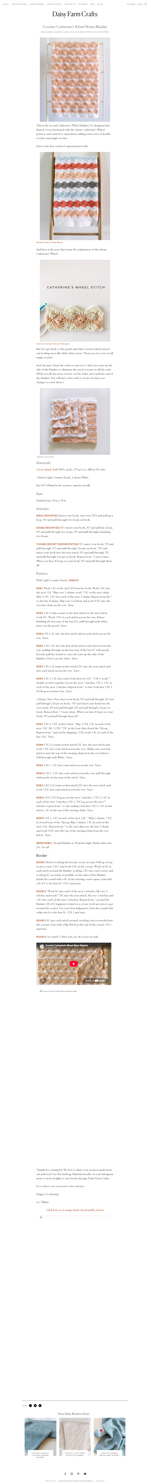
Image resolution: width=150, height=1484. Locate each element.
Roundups (83, 4)
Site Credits (100, 1481)
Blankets (58, 32)
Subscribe (131, 4)
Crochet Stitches (54, 4)
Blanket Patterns (37, 4)
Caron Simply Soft (46, 469)
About (6, 4)
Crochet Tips (70, 4)
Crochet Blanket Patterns (81, 32)
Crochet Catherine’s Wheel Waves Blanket (75, 27)
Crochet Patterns (19, 4)
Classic (66, 32)
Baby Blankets (47, 32)
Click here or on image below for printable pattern (75, 1210)
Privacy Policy (50, 1481)
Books (100, 4)
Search (140, 4)
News (92, 4)
